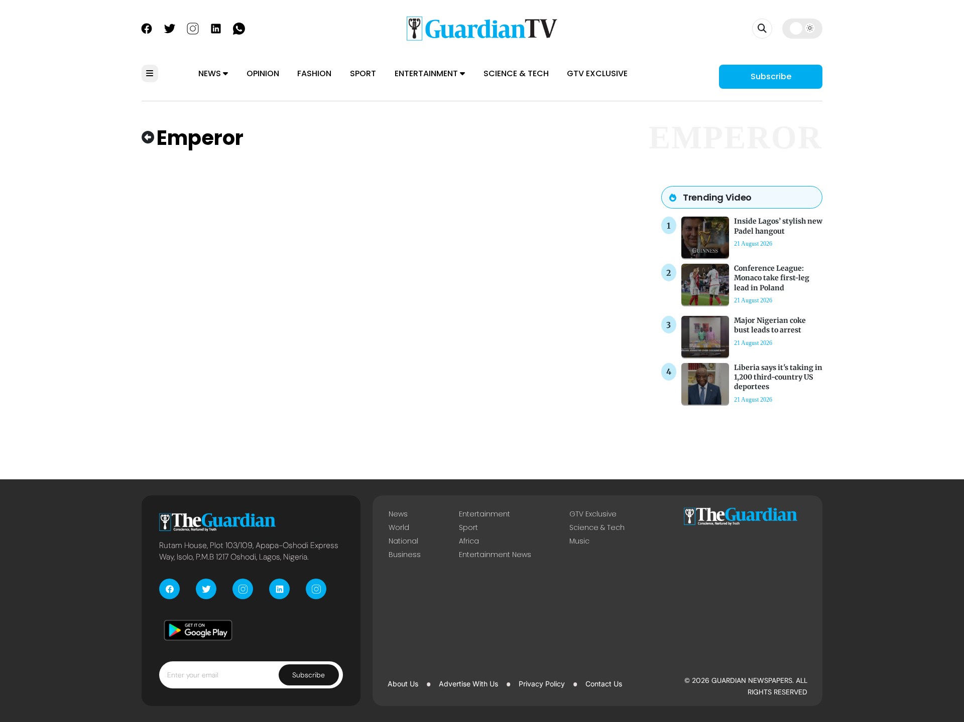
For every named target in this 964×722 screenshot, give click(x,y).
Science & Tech (516, 73)
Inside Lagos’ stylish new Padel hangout (778, 226)
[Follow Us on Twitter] (169, 27)
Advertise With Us (468, 683)
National (403, 541)
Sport (363, 73)
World (399, 527)
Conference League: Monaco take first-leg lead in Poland (771, 278)
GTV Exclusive (597, 73)
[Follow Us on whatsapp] (239, 27)
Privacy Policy (542, 683)
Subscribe (771, 76)
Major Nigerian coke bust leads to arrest (770, 325)
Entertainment (427, 73)
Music (579, 541)
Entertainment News (495, 555)
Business (405, 555)
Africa (469, 541)
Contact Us (603, 683)
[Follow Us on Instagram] (192, 27)
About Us (403, 683)
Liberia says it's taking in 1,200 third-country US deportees (778, 377)
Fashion (314, 73)
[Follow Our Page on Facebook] (146, 27)
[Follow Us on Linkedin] (215, 27)
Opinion (263, 73)
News (210, 73)
